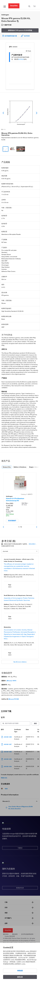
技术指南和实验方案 (11, 36)
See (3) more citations (20, 662)
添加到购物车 (12, 520)
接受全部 (20, 977)
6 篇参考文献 (7, 25)
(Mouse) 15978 (11, 680)
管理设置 (20, 970)
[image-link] (20, 113)
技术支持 (27, 36)
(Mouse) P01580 (13, 699)
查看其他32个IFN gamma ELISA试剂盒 (20, 30)
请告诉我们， (33, 544)
